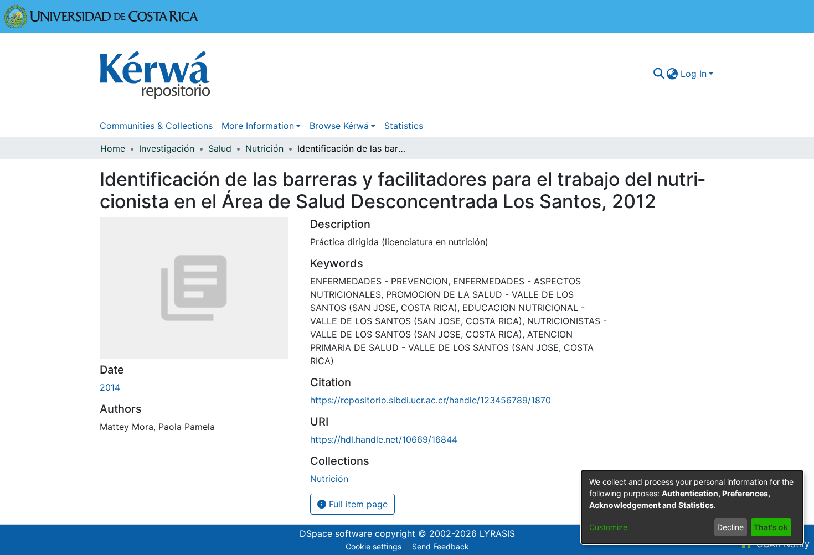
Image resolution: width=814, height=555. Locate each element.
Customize (608, 527)
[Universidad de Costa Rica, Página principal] (101, 15)
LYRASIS (497, 533)
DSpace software (336, 533)
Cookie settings (373, 546)
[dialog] (692, 507)
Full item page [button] (357, 504)
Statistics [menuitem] (403, 125)
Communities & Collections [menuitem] (156, 125)
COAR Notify (782, 543)
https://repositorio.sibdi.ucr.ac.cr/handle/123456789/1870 (430, 400)
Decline (730, 527)
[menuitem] (672, 73)
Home (112, 148)
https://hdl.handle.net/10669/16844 (383, 439)
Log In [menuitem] (694, 73)
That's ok (771, 527)
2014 (110, 387)
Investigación (166, 148)
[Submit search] (659, 73)
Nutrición (264, 148)
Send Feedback (440, 546)
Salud (219, 148)
